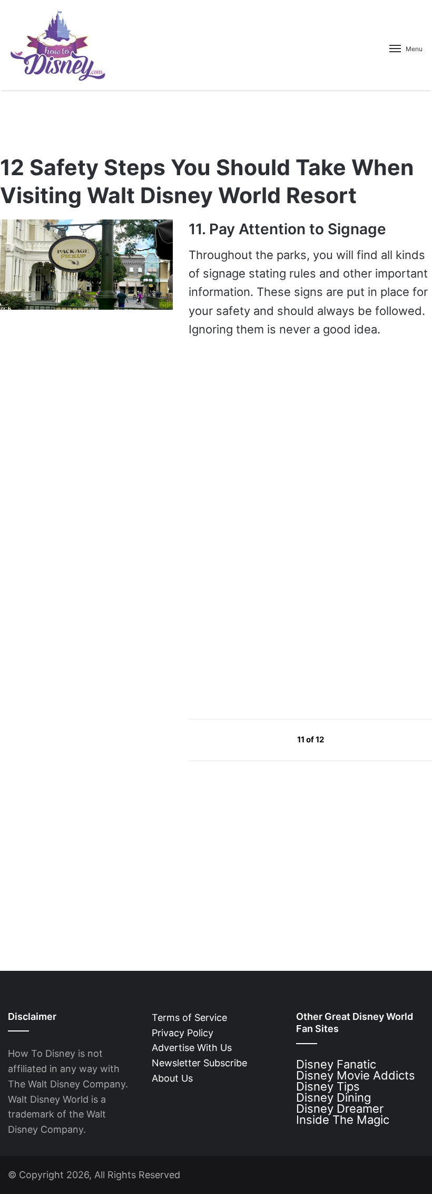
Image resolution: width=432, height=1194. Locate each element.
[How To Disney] (58, 45)
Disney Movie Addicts (355, 1075)
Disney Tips (328, 1086)
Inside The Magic (342, 1119)
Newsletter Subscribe (199, 1062)
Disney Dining (333, 1097)
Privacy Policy (182, 1032)
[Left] (273, 739)
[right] (349, 739)
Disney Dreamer (340, 1108)
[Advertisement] (268, 609)
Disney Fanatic (336, 1064)
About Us (172, 1078)
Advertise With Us (192, 1047)
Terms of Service (189, 1017)
